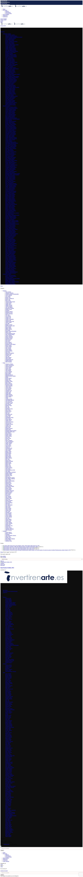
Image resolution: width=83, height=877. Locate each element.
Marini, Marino (8, 453)
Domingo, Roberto (9, 311)
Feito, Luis (7, 314)
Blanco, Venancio (8, 533)
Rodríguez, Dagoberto (9, 490)
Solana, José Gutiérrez (9, 353)
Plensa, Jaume (8, 339)
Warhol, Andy (8, 524)
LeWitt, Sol (7, 446)
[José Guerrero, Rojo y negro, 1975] (12, 547)
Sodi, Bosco (7, 351)
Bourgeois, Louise (8, 384)
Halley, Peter (7, 427)
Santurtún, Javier (8, 540)
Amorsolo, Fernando (9, 292)
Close (1, 285)
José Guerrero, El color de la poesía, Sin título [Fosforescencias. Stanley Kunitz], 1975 (54, 550)
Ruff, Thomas (8, 493)
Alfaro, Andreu (8, 369)
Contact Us (5, 592)
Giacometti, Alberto (9, 424)
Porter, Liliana (8, 484)
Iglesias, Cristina (8, 436)
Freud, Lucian (8, 418)
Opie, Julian (7, 471)
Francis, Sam (7, 416)
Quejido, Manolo (8, 485)
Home (1, 552)
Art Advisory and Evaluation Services (10, 591)
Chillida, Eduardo (8, 304)
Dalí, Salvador (8, 404)
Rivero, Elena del (8, 343)
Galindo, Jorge (8, 420)
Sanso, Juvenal (8, 347)
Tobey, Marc (7, 511)
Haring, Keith (8, 429)
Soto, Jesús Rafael (8, 504)
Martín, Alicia (8, 454)
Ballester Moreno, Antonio (10, 375)
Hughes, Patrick (8, 434)
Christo (6, 397)
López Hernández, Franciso (10, 535)
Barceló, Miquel (8, 378)
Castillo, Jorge (8, 303)
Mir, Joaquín (7, 330)
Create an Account (4, 870)
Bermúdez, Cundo (8, 381)
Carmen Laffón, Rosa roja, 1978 (33, 545)
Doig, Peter (7, 407)
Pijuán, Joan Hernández (9, 480)
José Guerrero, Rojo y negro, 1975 (27, 547)
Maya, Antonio (8, 326)
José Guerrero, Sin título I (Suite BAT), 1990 (29, 546)
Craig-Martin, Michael (9, 400)
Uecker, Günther (8, 515)
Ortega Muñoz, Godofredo (10, 472)
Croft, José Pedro (8, 401)
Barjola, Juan (7, 297)
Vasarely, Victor (8, 520)
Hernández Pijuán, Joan (9, 431)
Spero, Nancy (8, 505)
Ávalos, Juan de (8, 532)
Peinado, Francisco (9, 337)
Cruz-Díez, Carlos (8, 403)
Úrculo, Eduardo (8, 516)
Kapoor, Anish (8, 438)
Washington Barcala (9, 359)
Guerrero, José (8, 320)
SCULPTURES (8, 13)
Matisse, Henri (8, 455)
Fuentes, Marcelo (8, 419)
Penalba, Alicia (8, 537)
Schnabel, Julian (8, 498)
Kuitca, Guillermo (8, 440)
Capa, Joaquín (8, 389)
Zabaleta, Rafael (8, 360)
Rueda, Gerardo (8, 345)
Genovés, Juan (8, 316)
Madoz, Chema (8, 451)
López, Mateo (8, 450)
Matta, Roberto (8, 456)
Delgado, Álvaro (8, 309)
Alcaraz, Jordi (8, 368)
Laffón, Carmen (8, 322)
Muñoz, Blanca (8, 463)
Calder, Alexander (8, 385)
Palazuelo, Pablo (8, 474)
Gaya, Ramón (8, 315)
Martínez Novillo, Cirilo (10, 325)
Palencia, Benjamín (9, 336)
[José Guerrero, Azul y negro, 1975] (12, 548)
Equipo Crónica (8, 410)
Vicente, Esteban (8, 522)
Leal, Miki (7, 323)
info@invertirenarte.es (5, 2)
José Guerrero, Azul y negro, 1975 (27, 548)
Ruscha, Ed (7, 495)
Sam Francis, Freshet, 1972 (7, 567)
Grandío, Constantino (9, 319)
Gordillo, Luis (8, 318)
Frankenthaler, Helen (9, 417)
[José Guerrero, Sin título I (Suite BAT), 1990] (11, 546)
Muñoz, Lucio (8, 332)
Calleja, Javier (8, 386)
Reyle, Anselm (8, 487)
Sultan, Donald (8, 508)
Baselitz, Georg (8, 380)
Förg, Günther (8, 415)
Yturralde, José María (9, 528)
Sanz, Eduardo (8, 496)
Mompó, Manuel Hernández (10, 331)
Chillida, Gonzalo (8, 306)
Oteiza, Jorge (7, 536)
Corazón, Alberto (8, 398)
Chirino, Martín (8, 396)
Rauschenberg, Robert (9, 486)
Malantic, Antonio (8, 324)
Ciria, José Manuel (9, 307)
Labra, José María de (9, 441)
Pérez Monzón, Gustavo (10, 477)
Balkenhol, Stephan (9, 374)
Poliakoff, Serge (8, 483)
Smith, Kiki (7, 503)
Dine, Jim (7, 406)
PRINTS (7, 11)
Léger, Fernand (8, 445)
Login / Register (6, 861)
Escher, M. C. (8, 412)
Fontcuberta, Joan (8, 414)
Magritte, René (8, 452)
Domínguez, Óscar (9, 312)
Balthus (6, 377)
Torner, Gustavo (8, 514)
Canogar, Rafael (8, 302)
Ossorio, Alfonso (8, 335)
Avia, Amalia (7, 296)
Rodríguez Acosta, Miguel (10, 344)
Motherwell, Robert (9, 461)
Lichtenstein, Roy (8, 448)
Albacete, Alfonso (8, 366)
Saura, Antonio (8, 348)
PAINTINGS (8, 12)
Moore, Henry (8, 460)
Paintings (4, 290)
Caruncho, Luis (8, 391)
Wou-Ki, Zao (7, 526)
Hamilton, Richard (8, 428)
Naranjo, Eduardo (8, 467)
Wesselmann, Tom (8, 525)
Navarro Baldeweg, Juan (10, 333)
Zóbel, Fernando (8, 361)
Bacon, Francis (8, 372)
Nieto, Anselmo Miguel (9, 334)
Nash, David (7, 468)
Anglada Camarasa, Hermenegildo (12, 294)
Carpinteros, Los (8, 390)
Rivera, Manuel (8, 342)
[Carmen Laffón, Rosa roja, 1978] (15, 545)
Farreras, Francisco (9, 313)
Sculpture (5, 531)
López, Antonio (8, 449)
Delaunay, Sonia (8, 405)
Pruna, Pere (7, 341)
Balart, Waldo (8, 373)
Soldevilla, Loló (8, 354)
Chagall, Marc (8, 393)
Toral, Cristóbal (8, 513)
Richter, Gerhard (8, 488)
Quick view (2, 564)
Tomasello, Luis (8, 512)
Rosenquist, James (8, 491)
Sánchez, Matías (8, 346)
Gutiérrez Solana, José (9, 321)
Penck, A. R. (7, 476)
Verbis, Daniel (8, 358)
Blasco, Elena (8, 300)
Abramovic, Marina (9, 363)
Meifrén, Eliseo (8, 327)
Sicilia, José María (8, 350)
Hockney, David (8, 433)
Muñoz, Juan (7, 464)
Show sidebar (3, 556)
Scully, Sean (7, 499)
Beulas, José (7, 299)
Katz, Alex (7, 439)
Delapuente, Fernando (9, 308)
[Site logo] (7, 7)
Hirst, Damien (8, 432)
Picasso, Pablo (8, 479)
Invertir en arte (6, 844)
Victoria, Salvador (8, 523)
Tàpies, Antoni (8, 509)
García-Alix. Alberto (9, 421)
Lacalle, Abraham (8, 442)
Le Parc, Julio (8, 444)
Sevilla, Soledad (8, 349)
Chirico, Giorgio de (9, 395)
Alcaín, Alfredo (8, 367)
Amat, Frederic (8, 291)
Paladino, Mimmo (8, 473)
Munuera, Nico (8, 466)
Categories (2, 31)
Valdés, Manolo (8, 357)
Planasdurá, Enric (8, 338)
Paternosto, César (8, 475)
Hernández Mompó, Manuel (10, 430)
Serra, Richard (8, 501)
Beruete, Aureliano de (9, 298)
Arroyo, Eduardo (8, 295)
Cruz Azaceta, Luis (9, 402)
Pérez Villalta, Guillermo (10, 478)
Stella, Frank (7, 507)
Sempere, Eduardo (8, 500)
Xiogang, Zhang (8, 527)
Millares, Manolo (8, 329)
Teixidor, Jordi (8, 355)
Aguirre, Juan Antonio (9, 365)
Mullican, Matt (8, 462)
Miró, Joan (7, 458)
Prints (4, 362)
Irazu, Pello (7, 437)
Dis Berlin (7, 310)
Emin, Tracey (8, 409)
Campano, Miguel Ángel (10, 301)
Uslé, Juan (7, 356)
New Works (5, 590)
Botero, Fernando (8, 383)
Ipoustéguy (7, 534)
